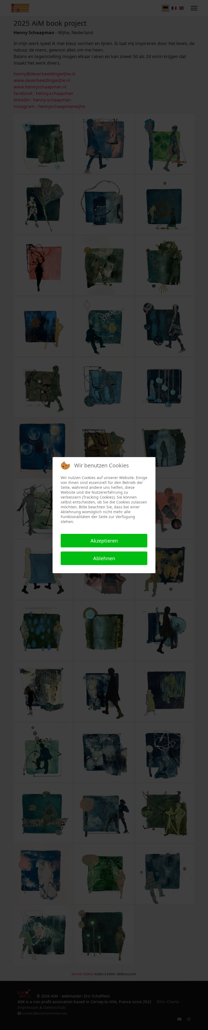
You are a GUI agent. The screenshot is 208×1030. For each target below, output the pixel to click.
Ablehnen (104, 558)
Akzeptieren (104, 540)
